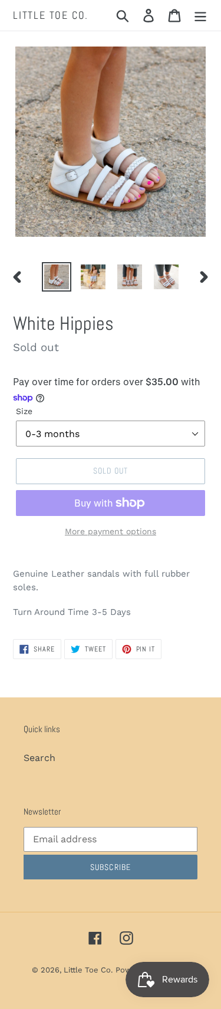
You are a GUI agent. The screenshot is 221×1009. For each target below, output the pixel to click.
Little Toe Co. (50, 15)
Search (39, 757)
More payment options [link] (110, 531)
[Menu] (200, 15)
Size (24, 411)
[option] (56, 277)
